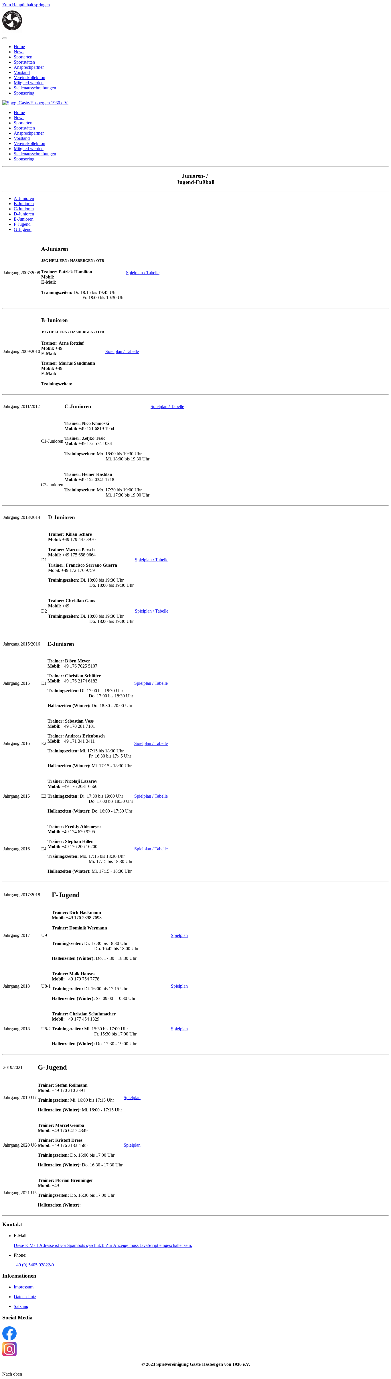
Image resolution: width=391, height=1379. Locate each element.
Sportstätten (24, 62)
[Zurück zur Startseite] (12, 31)
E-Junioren (23, 219)
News (19, 51)
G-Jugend (22, 229)
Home (19, 46)
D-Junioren (24, 213)
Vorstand (22, 72)
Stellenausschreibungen (35, 87)
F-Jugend (22, 224)
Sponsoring (24, 93)
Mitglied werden (29, 82)
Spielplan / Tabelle (142, 272)
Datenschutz (25, 1296)
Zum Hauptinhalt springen (26, 4)
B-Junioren (24, 203)
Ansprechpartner (29, 67)
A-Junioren (24, 198)
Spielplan (179, 935)
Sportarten (23, 56)
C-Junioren (24, 208)
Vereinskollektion (29, 77)
